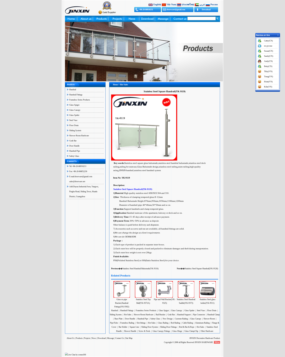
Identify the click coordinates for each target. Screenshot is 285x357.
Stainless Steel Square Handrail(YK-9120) (201, 268)
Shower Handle (130, 331)
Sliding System (75, 130)
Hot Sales (127, 314)
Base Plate (118, 319)
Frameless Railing (127, 323)
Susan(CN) (268, 51)
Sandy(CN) (268, 56)
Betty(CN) (268, 66)
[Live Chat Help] (75, 355)
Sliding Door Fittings (168, 327)
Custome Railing (181, 319)
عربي (202, 4)
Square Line (134, 327)
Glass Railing (163, 323)
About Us (70, 338)
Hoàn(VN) (268, 82)
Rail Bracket (160, 314)
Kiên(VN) (268, 87)
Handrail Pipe (74, 151)
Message (110, 338)
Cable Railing (187, 323)
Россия (214, 4)
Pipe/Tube (114, 323)
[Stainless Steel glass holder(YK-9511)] (207, 297)
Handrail (72, 89)
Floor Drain (74, 125)
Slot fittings (141, 323)
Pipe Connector (199, 314)
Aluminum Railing (202, 323)
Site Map (128, 338)
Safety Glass (74, 156)
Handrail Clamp (213, 314)
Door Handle (74, 146)
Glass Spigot (74, 105)
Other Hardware (207, 331)
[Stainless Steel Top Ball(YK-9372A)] (143, 297)
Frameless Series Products (79, 100)
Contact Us (119, 338)
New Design (168, 319)
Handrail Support (184, 314)
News (94, 338)
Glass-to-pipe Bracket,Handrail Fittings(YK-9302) (121, 303)
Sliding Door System (149, 327)
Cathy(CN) (268, 41)
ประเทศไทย (188, 4)
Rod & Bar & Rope (186, 327)
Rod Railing (175, 323)
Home (115, 84)
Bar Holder (123, 327)
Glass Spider (74, 115)
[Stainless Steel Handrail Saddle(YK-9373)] (186, 297)
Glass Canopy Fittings (161, 331)
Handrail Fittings (75, 95)
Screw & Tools (145, 331)
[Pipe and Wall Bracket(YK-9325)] (164, 297)
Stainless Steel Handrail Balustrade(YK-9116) (140, 268)
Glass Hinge (177, 331)
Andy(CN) (268, 61)
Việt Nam (171, 4)
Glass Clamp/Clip (191, 331)
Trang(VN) (268, 76)
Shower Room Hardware (79, 135)
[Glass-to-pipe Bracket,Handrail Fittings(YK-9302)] (121, 297)
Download (206, 9)
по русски (268, 46)
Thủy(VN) (268, 71)
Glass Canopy (74, 110)
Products (79, 338)
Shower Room (209, 319)
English (157, 4)
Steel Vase (73, 120)
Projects (87, 338)
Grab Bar (73, 141)
